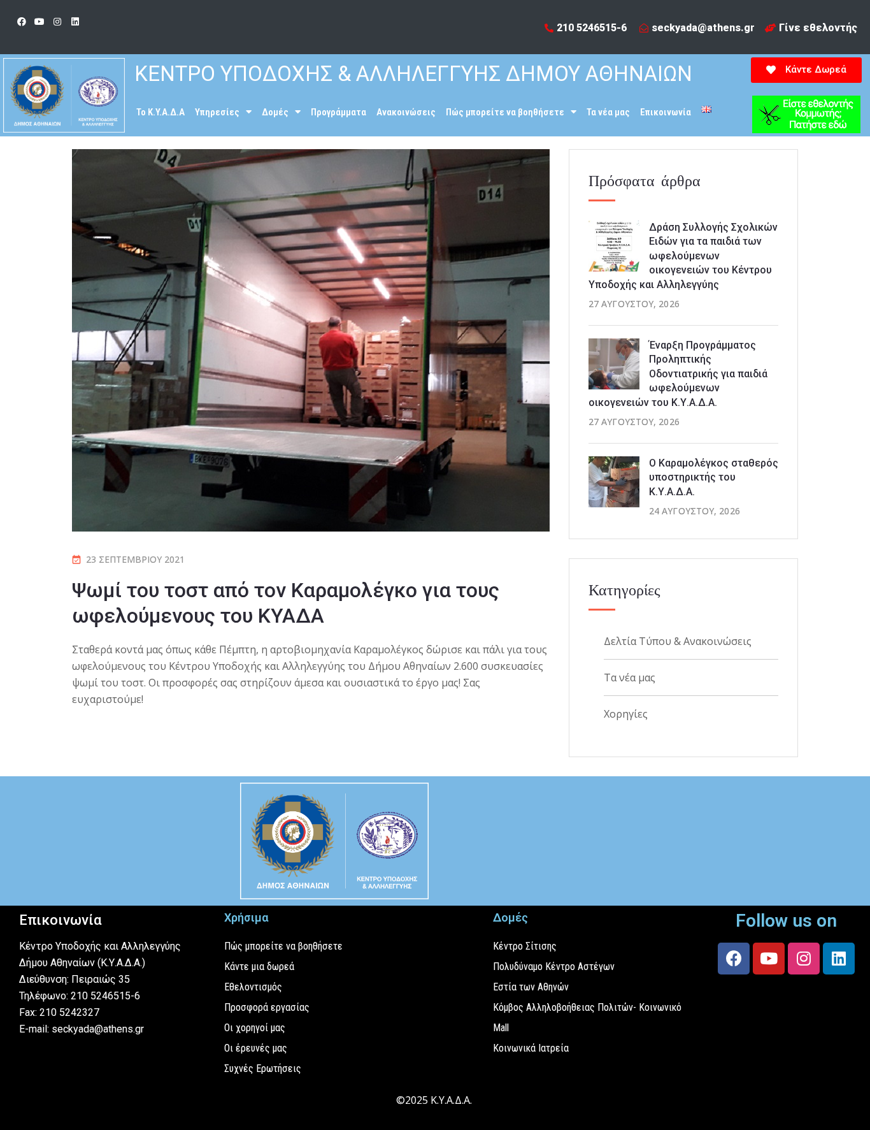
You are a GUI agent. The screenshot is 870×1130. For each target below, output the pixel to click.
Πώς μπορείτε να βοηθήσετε (505, 112)
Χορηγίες (626, 714)
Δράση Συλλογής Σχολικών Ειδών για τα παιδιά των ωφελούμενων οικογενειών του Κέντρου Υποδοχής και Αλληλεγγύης (683, 256)
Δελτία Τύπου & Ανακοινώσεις (678, 641)
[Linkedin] (75, 22)
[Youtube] (39, 22)
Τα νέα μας (608, 112)
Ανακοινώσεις (406, 112)
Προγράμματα (338, 112)
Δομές (275, 112)
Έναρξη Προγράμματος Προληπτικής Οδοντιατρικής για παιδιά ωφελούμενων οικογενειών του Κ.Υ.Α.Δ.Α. (677, 374)
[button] (806, 70)
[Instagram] (57, 22)
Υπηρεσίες (217, 112)
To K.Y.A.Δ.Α (160, 112)
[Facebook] (22, 22)
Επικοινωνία (665, 112)
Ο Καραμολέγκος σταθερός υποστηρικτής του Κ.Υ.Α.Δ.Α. (713, 477)
